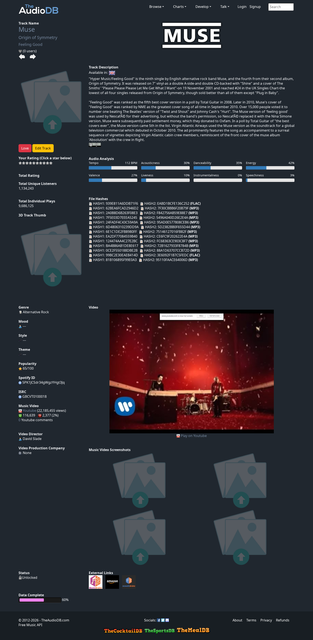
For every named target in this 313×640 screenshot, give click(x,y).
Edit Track (43, 148)
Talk (223, 6)
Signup (255, 6)
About (237, 620)
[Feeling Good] (191, 371)
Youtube (29, 410)
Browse (155, 6)
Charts (178, 6)
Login (242, 6)
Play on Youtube (194, 435)
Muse (27, 29)
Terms (251, 620)
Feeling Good (30, 44)
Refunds (282, 620)
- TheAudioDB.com (54, 620)
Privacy (266, 620)
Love (25, 148)
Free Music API (30, 625)
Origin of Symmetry (38, 37)
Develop (202, 6)
